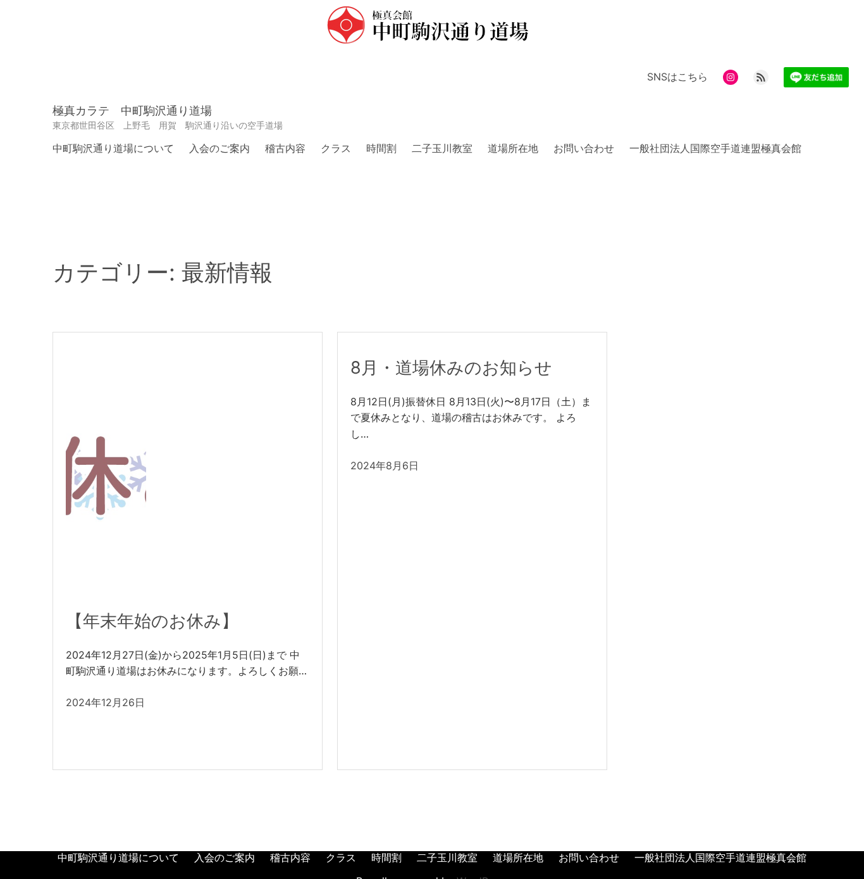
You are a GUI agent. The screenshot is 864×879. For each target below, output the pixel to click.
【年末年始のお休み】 (152, 621)
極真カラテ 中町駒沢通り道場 (132, 110)
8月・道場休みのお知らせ (451, 368)
